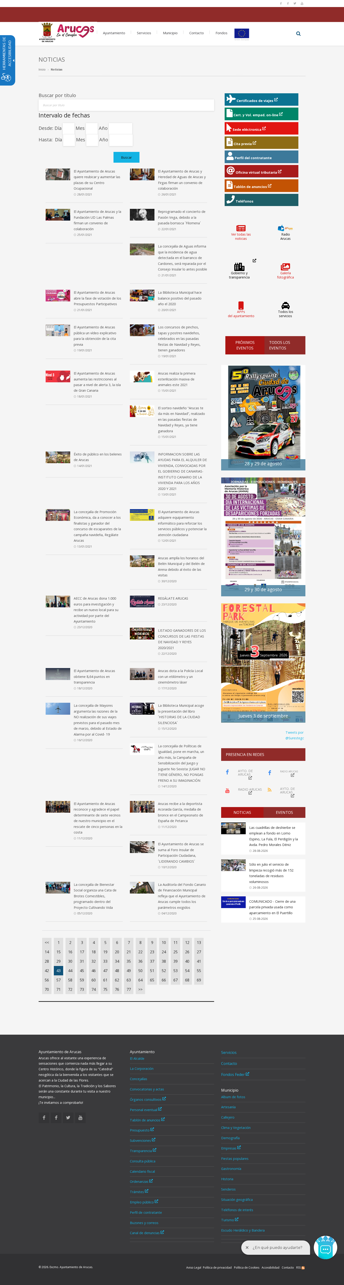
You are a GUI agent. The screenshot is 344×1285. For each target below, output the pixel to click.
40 (187, 961)
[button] (298, 34)
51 (152, 970)
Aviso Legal (193, 1268)
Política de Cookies (246, 1268)
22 (140, 951)
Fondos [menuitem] (221, 32)
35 (129, 961)
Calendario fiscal (142, 1171)
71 (58, 989)
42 (47, 970)
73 (82, 989)
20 (117, 951)
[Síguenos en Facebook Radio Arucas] (287, 3)
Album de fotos (233, 1097)
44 (70, 970)
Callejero (227, 1117)
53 (175, 970)
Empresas (229, 1148)
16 (70, 951)
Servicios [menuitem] (144, 32)
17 (82, 951)
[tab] (242, 812)
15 (58, 951)
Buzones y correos (144, 1223)
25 (175, 951)
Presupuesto (140, 1130)
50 (140, 970)
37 (152, 961)
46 (93, 970)
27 (199, 951)
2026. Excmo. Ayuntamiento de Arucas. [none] (66, 1267)
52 (164, 970)
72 (70, 989)
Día (59, 128)
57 (58, 980)
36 (140, 961)
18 (93, 951)
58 (70, 980)
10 (164, 942)
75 (105, 989)
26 (187, 951)
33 (105, 961)
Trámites (137, 1192)
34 (117, 961)
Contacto (229, 1063)
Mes (81, 128)
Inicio (42, 69)
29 (58, 961)
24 (164, 951)
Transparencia (141, 1151)
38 (164, 961)
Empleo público (142, 1202)
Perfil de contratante (146, 1212)
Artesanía (228, 1107)
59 (82, 980)
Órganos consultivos (146, 1099)
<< (47, 942)
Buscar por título (57, 95)
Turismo (228, 1220)
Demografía (230, 1138)
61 (105, 980)
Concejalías (138, 1079)
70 (47, 989)
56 (47, 980)
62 (117, 980)
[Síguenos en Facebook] (280, 3)
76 (117, 989)
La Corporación (142, 1068)
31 (82, 961)
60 (93, 980)
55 (199, 970)
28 (47, 961)
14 (47, 951)
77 (129, 989)
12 (187, 942)
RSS (298, 1268)
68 (187, 980)
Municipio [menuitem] (170, 32)
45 (82, 970)
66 (164, 980)
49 (129, 970)
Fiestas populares (235, 1158)
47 (105, 970)
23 (152, 951)
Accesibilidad (270, 1268)
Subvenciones (141, 1140)
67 (175, 980)
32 (93, 961)
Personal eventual (144, 1110)
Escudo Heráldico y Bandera (243, 1230)
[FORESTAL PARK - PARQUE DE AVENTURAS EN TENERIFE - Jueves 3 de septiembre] (263, 662)
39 (175, 961)
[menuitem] (68, 31)
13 (199, 942)
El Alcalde (137, 1058)
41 (199, 961)
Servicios (229, 1052)
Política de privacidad (217, 1268)
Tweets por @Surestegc (294, 735)
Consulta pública (142, 1161)
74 (93, 989)
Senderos (228, 1189)
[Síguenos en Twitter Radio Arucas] (294, 3)
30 (70, 961)
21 (129, 951)
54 (187, 970)
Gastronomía (231, 1168)
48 (117, 970)
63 (129, 980)
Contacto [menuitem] (196, 32)
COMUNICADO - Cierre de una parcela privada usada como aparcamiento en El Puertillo (272, 907)
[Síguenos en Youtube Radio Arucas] (301, 3)
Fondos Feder (233, 1074)
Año (104, 128)
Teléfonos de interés (237, 1210)
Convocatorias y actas (147, 1089)
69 (199, 980)
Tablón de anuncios (145, 1120)
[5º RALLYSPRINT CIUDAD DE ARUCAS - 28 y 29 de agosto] (263, 417)
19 (105, 951)
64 (140, 980)
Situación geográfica (237, 1199)
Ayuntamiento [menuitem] (114, 32)
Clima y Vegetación (236, 1127)
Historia (227, 1179)
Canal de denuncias (145, 1233)
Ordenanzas (139, 1181)
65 (152, 980)
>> (140, 989)
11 (175, 942)
